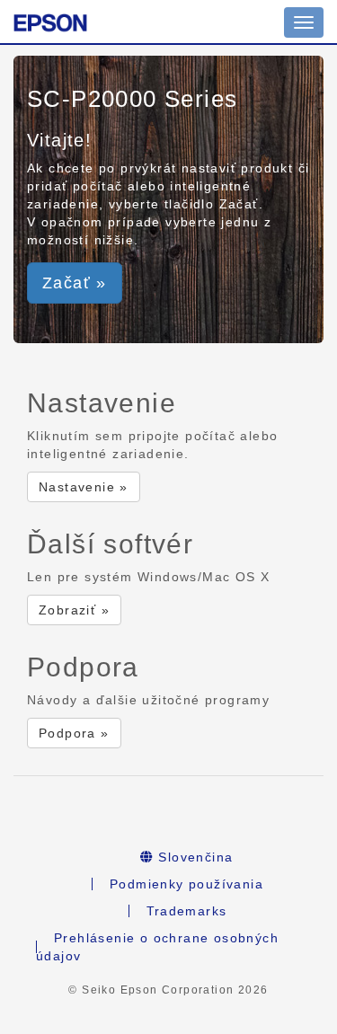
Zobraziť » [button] (74, 610)
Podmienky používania (186, 884)
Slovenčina (193, 857)
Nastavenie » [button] (84, 487)
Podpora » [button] (74, 733)
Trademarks (186, 911)
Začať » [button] (74, 283)
